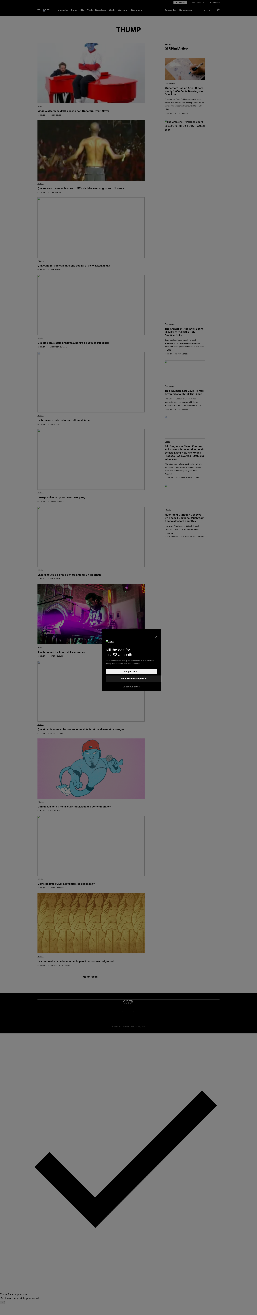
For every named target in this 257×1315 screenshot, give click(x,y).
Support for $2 (131, 671)
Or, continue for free (131, 687)
